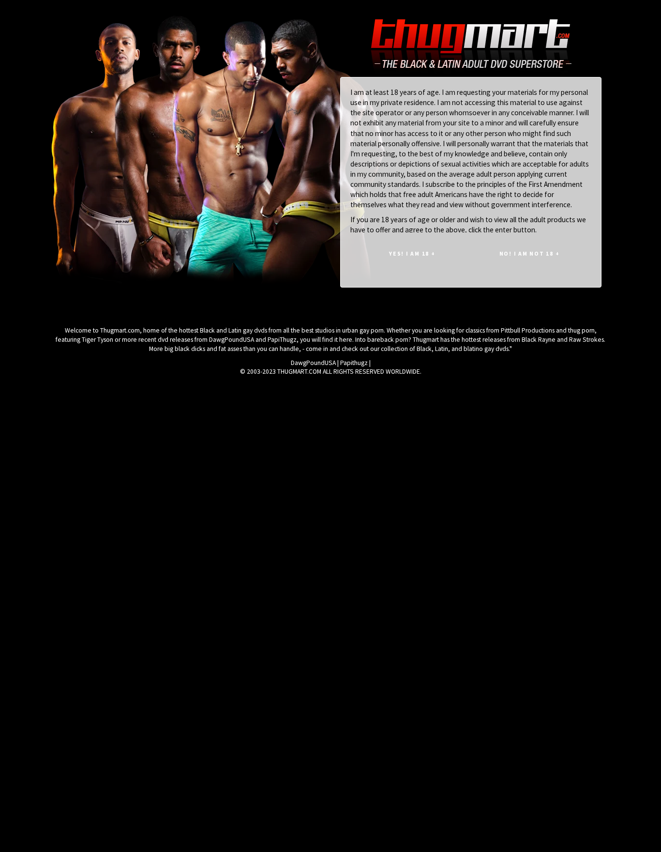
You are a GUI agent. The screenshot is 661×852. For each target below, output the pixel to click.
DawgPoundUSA (313, 363)
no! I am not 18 (529, 253)
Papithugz (354, 363)
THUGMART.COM (299, 371)
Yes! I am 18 (412, 253)
